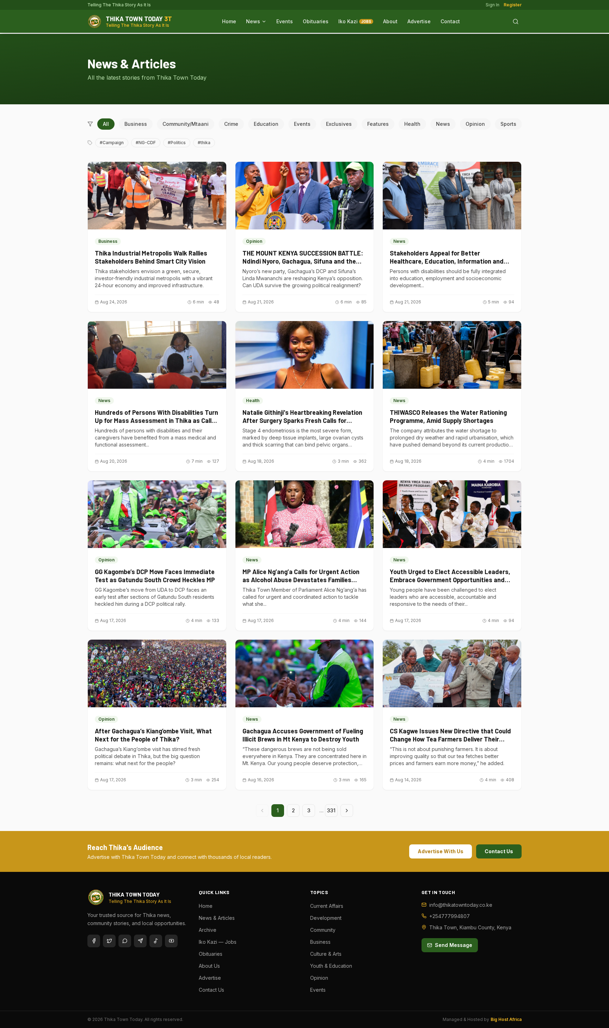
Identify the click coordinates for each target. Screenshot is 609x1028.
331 (331, 810)
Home (229, 21)
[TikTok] (155, 941)
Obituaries (315, 21)
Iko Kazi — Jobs (217, 942)
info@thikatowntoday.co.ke (460, 905)
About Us (209, 966)
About (390, 21)
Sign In (492, 4)
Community (323, 930)
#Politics (177, 142)
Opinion (475, 124)
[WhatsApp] (124, 941)
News (253, 21)
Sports (508, 124)
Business (135, 124)
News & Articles (217, 918)
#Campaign (112, 142)
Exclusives (339, 124)
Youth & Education (331, 966)
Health (412, 124)
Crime (231, 124)
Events (284, 21)
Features (378, 124)
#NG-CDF (146, 142)
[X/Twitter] (109, 941)
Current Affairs (326, 906)
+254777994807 (449, 916)
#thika (204, 142)
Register (513, 4)
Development (326, 918)
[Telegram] (140, 941)
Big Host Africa (506, 1019)
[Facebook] (93, 941)
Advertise (419, 21)
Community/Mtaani (185, 124)
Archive (207, 930)
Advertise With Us (440, 851)
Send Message (453, 945)
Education (266, 124)
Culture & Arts (326, 954)
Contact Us (499, 851)
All (106, 124)
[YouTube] (171, 941)
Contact (450, 21)
